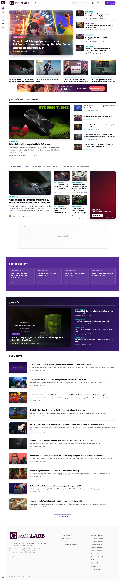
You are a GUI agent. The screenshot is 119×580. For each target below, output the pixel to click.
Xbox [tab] (27, 166)
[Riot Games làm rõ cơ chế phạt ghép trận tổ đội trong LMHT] (95, 341)
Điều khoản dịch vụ (97, 535)
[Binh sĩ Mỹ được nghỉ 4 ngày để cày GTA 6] (95, 117)
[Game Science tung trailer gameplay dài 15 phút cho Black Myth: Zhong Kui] (21, 71)
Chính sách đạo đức (97, 541)
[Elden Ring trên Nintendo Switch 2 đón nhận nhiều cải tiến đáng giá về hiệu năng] (103, 71)
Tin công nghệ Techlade (69, 544)
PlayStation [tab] (17, 166)
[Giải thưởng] (3, 24)
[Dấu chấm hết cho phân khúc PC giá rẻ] (39, 130)
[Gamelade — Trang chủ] (3, 2)
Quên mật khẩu (95, 563)
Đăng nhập (100, 3)
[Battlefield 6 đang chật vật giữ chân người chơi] (95, 322)
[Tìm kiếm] (3, 12)
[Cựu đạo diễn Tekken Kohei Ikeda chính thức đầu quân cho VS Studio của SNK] (75, 71)
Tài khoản (94, 560)
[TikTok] (15, 557)
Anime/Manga (89, 23)
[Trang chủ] (3, 8)
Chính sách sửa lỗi (96, 544)
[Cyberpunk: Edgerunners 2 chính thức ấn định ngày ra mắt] (96, 26)
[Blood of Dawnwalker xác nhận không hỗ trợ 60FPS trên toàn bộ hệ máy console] (96, 15)
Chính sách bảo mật (97, 538)
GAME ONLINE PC (90, 11)
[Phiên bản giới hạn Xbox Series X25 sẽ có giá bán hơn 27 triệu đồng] (40, 327)
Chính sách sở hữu (96, 547)
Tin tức (64, 541)
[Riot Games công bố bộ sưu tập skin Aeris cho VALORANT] (95, 109)
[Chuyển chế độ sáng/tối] (93, 3)
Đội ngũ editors (66, 538)
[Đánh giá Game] (3, 16)
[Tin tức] (3, 20)
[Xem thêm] (3, 32)
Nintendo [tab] (38, 166)
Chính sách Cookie (97, 551)
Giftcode (93, 566)
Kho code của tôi (96, 569)
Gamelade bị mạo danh (98, 557)
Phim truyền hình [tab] (68, 166)
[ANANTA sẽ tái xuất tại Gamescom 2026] (48, 71)
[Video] (3, 28)
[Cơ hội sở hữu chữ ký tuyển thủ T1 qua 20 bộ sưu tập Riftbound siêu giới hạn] (95, 146)
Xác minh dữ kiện (96, 554)
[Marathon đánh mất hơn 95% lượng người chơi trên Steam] (95, 331)
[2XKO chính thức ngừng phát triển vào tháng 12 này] (96, 38)
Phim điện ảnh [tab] (84, 166)
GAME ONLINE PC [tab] (52, 166)
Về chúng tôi (66, 535)
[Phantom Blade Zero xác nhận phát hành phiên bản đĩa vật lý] (95, 127)
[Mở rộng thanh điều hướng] (3, 577)
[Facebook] (11, 557)
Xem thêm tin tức (62, 516)
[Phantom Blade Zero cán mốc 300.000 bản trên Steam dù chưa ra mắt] (95, 313)
